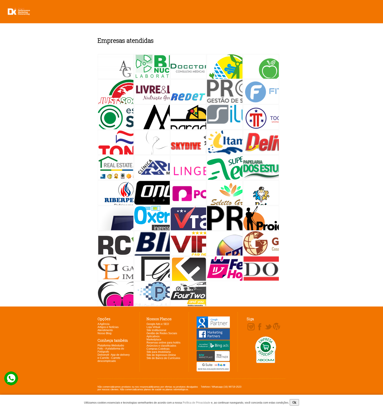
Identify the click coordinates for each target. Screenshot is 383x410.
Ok (294, 402)
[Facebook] (260, 327)
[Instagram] (251, 327)
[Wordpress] (276, 326)
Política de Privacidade (196, 402)
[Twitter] (268, 327)
